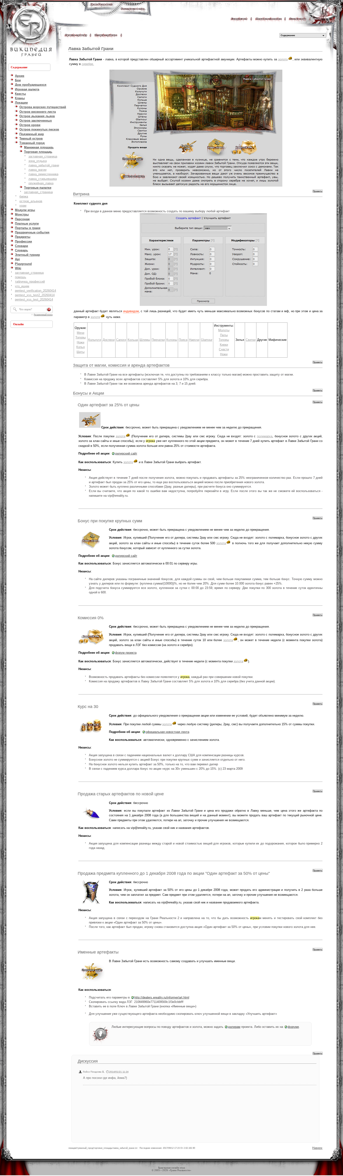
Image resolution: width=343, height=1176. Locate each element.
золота (120, 436)
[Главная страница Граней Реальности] (101, 8)
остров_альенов (30, 201)
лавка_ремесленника (43, 174)
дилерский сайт (126, 453)
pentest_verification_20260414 (35, 290)
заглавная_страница (42, 156)
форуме (293, 1027)
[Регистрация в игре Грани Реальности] (133, 13)
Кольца (133, 340)
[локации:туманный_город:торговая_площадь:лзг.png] (195, 128)
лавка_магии (37, 169)
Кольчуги (94, 340)
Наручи (194, 340)
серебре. (88, 64)
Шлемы (145, 340)
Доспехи (109, 340)
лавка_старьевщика (42, 179)
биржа (23, 196)
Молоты (223, 330)
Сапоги (121, 340)
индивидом (131, 311)
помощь (20, 277)
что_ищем (22, 286)
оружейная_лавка (40, 183)
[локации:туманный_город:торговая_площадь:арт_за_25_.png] (89, 427)
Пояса (183, 340)
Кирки (224, 344)
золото (283, 59)
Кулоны (171, 340)
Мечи (80, 333)
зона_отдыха (37, 161)
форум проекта (125, 652)
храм (22, 205)
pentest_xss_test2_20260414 (35, 295)
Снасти (224, 349)
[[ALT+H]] (30, 31)
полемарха (264, 436)
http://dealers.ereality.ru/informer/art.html (161, 997)
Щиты (80, 352)
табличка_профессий (30, 281)
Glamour (206, 340)
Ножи (80, 342)
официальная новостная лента (167, 732)
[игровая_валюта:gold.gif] (290, 59)
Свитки (251, 340)
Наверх (317, 1148)
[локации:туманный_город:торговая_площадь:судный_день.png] (203, 259)
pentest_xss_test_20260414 (34, 299)
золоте (95, 317)
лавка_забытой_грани (43, 165)
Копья (80, 347)
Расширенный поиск (43, 315)
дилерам (234, 1027)
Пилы (224, 335)
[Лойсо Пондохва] (103, 1071)
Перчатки (158, 340)
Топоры (80, 337)
